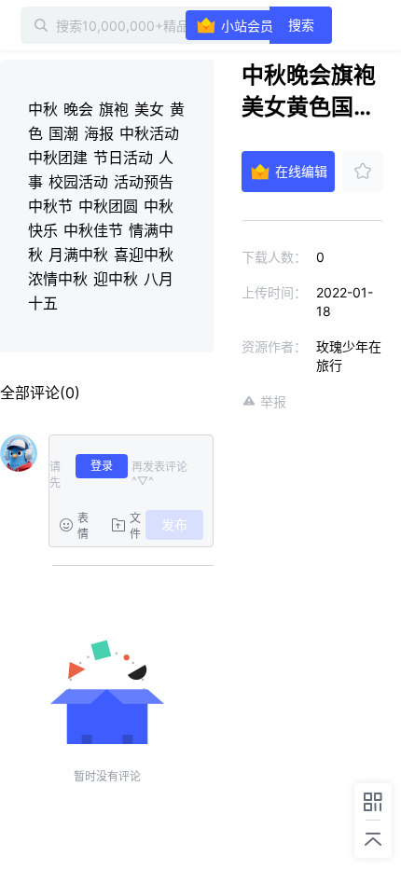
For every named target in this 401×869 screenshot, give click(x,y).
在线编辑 (301, 171)
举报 (273, 401)
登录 (101, 466)
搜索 (301, 25)
